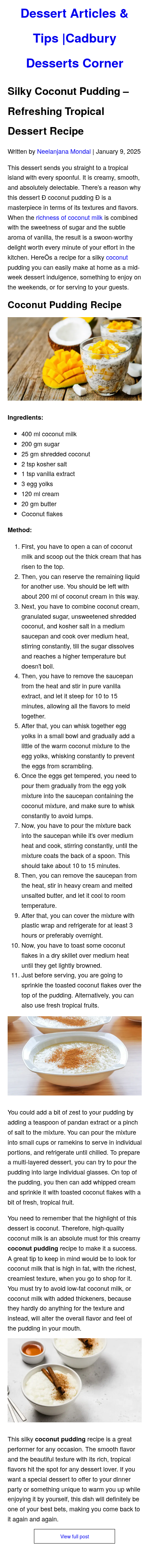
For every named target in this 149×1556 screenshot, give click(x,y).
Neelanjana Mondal (64, 150)
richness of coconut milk (69, 217)
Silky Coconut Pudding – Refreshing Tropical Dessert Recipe (68, 110)
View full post (74, 1536)
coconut (117, 256)
